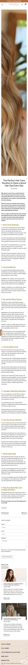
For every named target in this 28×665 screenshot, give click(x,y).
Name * (3, 524)
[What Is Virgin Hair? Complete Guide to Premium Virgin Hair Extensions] (14, 576)
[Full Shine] (14, 5)
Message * (4, 538)
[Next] (23, 1)
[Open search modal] (22, 4)
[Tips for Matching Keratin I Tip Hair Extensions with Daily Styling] (14, 611)
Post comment (7, 556)
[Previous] (4, 1)
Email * (3, 531)
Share (5, 508)
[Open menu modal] (2, 4)
